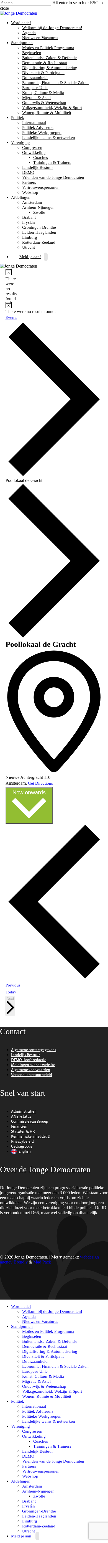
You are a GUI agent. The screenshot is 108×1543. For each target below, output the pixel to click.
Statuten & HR (23, 1131)
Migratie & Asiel (36, 97)
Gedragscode (21, 1146)
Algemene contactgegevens (33, 1050)
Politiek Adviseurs (37, 127)
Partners (29, 182)
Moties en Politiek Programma (48, 47)
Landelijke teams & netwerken (48, 137)
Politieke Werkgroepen (41, 132)
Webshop (30, 192)
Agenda (29, 32)
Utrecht (28, 1531)
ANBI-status (21, 1116)
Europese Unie (35, 87)
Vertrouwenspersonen (41, 187)
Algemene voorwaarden (30, 1069)
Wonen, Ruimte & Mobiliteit (46, 112)
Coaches (40, 157)
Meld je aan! (30, 257)
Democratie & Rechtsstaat (44, 62)
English (25, 1151)
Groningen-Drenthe (39, 227)
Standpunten (21, 42)
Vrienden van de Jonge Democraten (53, 177)
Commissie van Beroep (29, 1121)
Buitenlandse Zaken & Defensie (49, 57)
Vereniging (20, 142)
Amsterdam (32, 202)
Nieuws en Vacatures (40, 37)
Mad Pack (42, 1262)
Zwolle (39, 212)
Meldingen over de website (33, 1064)
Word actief (20, 23)
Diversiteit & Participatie (43, 72)
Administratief (23, 1111)
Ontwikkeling (33, 152)
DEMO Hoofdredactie (28, 1059)
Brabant (29, 217)
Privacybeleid (22, 1141)
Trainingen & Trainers (52, 162)
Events (11, 317)
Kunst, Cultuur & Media (43, 92)
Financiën (19, 1126)
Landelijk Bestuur (37, 167)
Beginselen (31, 52)
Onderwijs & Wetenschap (44, 102)
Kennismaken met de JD (30, 1136)
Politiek (17, 117)
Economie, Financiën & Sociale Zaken (55, 82)
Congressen (32, 147)
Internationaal (34, 122)
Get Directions (40, 783)
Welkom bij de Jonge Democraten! (52, 28)
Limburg (29, 237)
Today (11, 992)
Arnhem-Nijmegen (37, 207)
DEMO (28, 172)
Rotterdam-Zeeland (38, 242)
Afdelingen (20, 197)
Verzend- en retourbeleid (31, 1074)
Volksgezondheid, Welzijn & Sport (52, 107)
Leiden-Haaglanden (39, 232)
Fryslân (28, 222)
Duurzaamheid (35, 77)
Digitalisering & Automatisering (49, 67)
